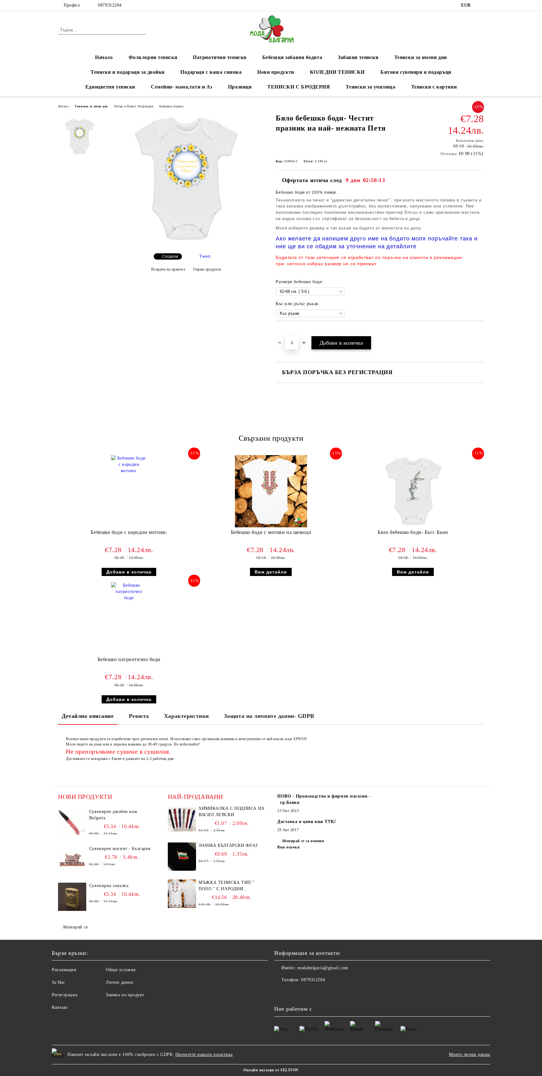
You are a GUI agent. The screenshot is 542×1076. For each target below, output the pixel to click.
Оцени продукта (207, 269)
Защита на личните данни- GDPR (269, 716)
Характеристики (186, 716)
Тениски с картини (434, 86)
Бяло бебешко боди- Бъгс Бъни (413, 532)
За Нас (58, 982)
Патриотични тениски (220, 57)
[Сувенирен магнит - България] (72, 860)
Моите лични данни (469, 1054)
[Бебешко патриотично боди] (129, 618)
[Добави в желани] (287, 332)
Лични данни (119, 982)
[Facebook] (480, 5)
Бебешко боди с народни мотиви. (129, 532)
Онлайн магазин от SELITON (271, 1070)
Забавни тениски (358, 57)
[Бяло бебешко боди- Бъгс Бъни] (413, 491)
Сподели (170, 256)
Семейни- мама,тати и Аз (181, 86)
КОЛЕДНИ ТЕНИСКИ (337, 72)
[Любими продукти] (468, 29)
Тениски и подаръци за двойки (128, 72)
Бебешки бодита (171, 106)
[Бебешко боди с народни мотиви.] (129, 491)
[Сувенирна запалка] (72, 897)
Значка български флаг (228, 845)
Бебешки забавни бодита (292, 57)
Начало (104, 57)
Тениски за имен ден (91, 106)
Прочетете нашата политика (204, 1054)
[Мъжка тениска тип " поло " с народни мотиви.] (182, 894)
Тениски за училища (370, 86)
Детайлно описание (88, 716)
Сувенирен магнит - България (120, 848)
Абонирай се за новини (303, 841)
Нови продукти (275, 72)
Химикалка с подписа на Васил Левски (231, 811)
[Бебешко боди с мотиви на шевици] (271, 491)
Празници (240, 86)
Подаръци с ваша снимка (211, 72)
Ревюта (139, 716)
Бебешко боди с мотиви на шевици (271, 532)
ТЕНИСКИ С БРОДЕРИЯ (298, 86)
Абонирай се (75, 927)
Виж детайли (271, 571)
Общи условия (121, 969)
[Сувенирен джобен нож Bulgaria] (72, 823)
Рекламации (64, 969)
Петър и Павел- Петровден (133, 106)
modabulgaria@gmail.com (322, 968)
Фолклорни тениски (153, 57)
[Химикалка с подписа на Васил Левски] (182, 819)
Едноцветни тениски (110, 86)
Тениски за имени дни (420, 57)
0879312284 (110, 5)
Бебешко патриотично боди (129, 659)
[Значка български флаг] (182, 856)
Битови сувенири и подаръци (415, 72)
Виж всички (288, 847)
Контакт (60, 1007)
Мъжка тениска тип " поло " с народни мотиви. (226, 886)
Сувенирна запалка (109, 885)
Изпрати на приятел (168, 269)
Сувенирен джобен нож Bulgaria (113, 814)
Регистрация (64, 995)
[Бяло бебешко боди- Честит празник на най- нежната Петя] (186, 243)
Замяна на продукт (125, 995)
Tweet (205, 256)
